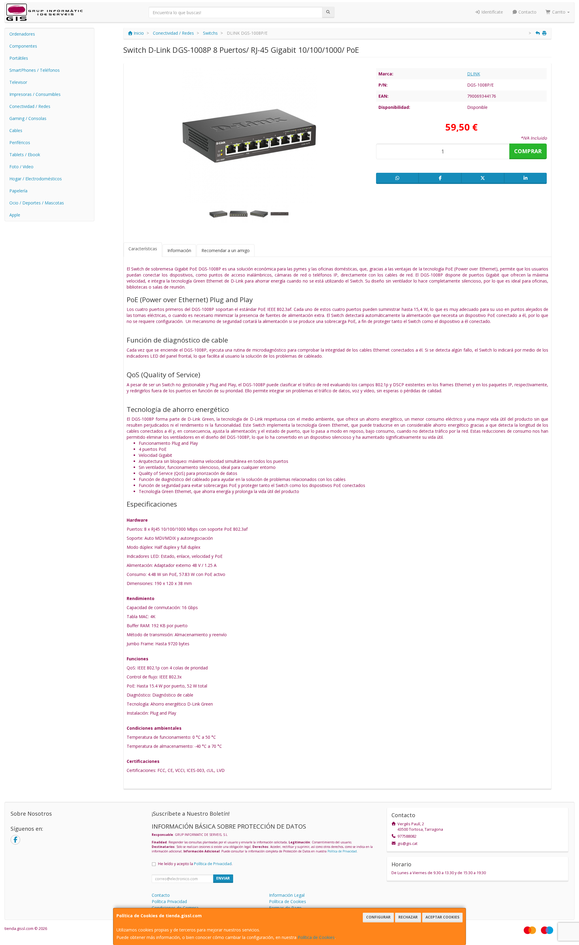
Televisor (18, 82)
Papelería (18, 191)
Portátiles (18, 58)
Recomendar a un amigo (225, 250)
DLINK (473, 74)
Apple (14, 215)
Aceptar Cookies (442, 917)
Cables (15, 130)
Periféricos (19, 142)
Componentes (23, 46)
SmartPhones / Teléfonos (34, 70)
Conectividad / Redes (29, 106)
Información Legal (287, 895)
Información (179, 250)
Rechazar (408, 917)
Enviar (223, 878)
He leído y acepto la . (195, 863)
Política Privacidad (169, 901)
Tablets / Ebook (24, 154)
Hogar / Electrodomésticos (35, 179)
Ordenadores (22, 34)
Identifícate (491, 12)
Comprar (528, 151)
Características (142, 248)
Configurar (378, 917)
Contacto (526, 12)
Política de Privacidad (342, 851)
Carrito (559, 12)
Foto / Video (21, 166)
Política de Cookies (316, 937)
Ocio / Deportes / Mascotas (36, 203)
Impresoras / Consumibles (35, 94)
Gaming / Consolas (27, 118)
